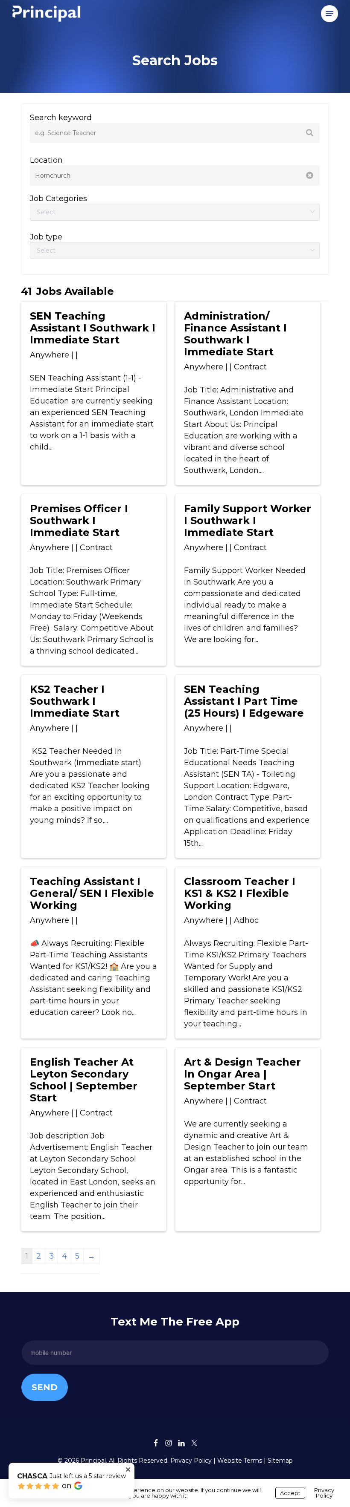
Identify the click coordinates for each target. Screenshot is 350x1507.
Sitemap (280, 1460)
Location (46, 160)
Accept (290, 1493)
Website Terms (239, 1460)
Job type (46, 237)
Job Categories (58, 198)
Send (45, 1387)
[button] (329, 13)
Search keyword (61, 117)
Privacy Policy (191, 1460)
